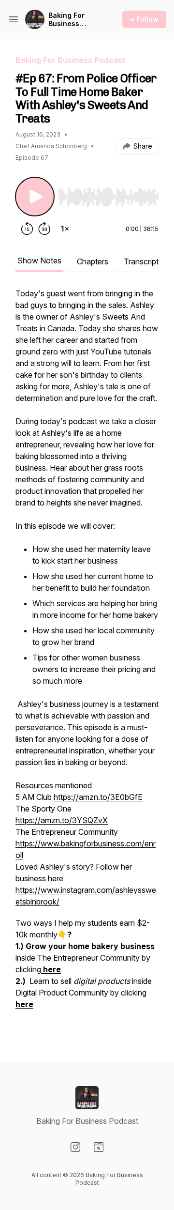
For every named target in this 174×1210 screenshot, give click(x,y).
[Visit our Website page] (98, 1147)
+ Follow (144, 19)
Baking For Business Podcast (66, 19)
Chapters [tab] (92, 261)
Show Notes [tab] (39, 260)
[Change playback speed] (64, 228)
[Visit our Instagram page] (75, 1147)
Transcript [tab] (141, 261)
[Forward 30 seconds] (44, 228)
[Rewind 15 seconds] (27, 228)
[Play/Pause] (34, 196)
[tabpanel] (87, 659)
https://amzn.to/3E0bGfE (98, 797)
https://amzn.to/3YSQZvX (61, 820)
